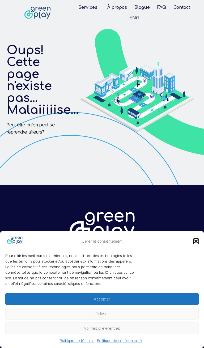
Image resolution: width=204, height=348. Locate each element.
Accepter (102, 299)
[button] (196, 241)
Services (87, 7)
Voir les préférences (102, 328)
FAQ (161, 7)
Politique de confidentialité (119, 340)
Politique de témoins (77, 340)
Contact (181, 7)
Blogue (142, 7)
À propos (117, 7)
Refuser (102, 313)
